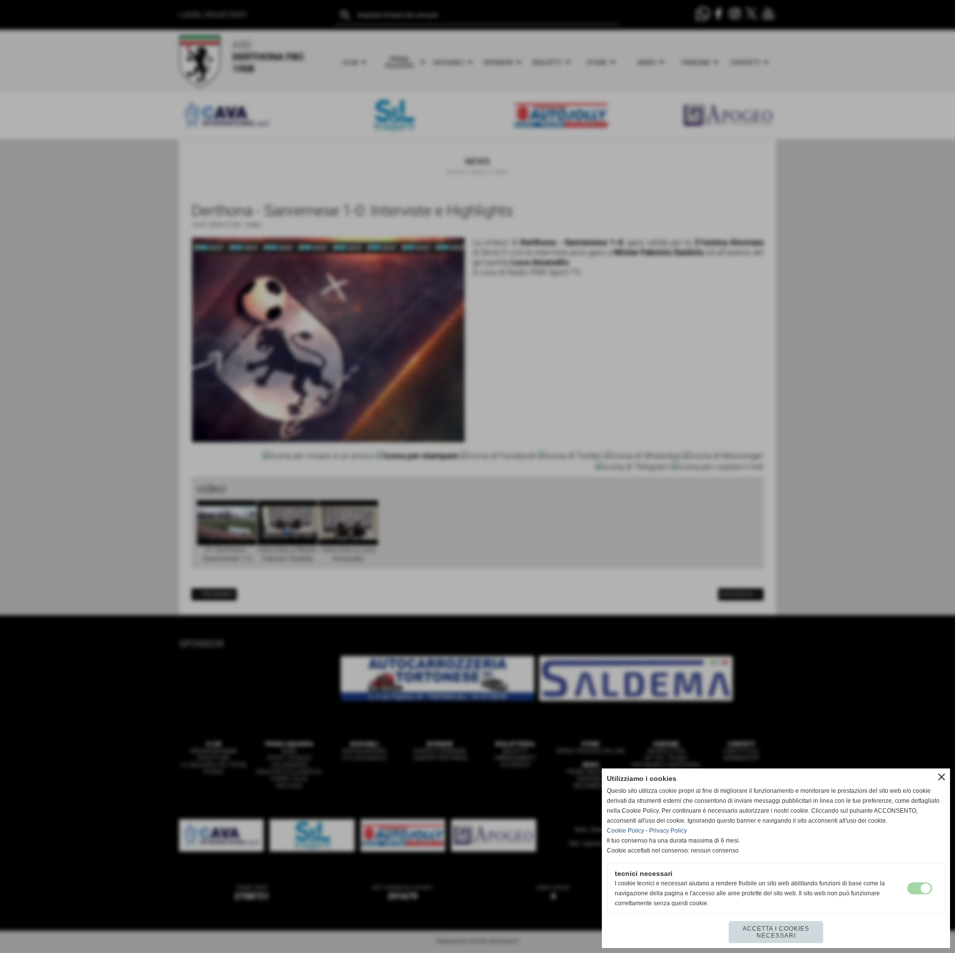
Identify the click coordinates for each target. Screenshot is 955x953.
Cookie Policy (625, 830)
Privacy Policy (668, 830)
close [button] (942, 777)
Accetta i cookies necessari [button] (776, 932)
